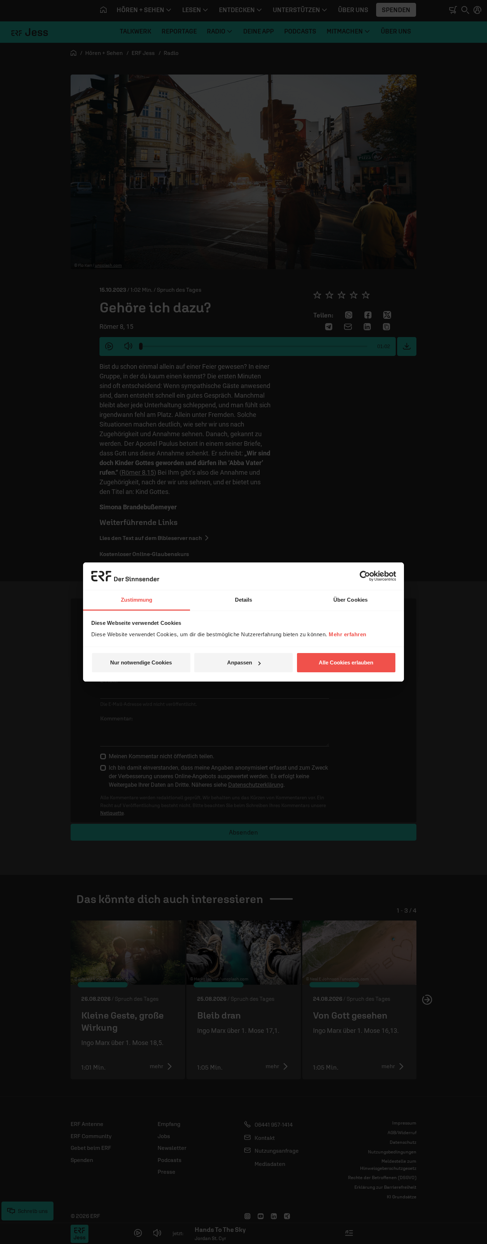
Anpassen (239, 662)
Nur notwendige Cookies (141, 662)
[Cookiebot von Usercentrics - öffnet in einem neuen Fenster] (365, 576)
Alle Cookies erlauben (346, 662)
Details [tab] (243, 600)
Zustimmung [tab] (137, 600)
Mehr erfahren (347, 634)
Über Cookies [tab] (350, 600)
